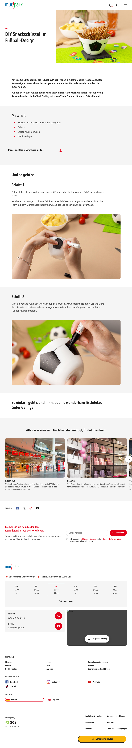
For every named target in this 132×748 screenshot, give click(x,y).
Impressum (89, 722)
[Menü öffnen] (125, 5)
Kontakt (110, 722)
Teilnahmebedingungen (117, 728)
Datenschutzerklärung (116, 716)
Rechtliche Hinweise (93, 716)
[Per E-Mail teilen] (37, 508)
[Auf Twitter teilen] (24, 508)
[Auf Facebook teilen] (17, 508)
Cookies (88, 728)
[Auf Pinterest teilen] (31, 508)
